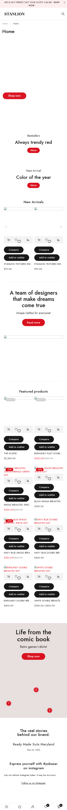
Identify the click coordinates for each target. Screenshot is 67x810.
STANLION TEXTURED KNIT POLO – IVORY (48, 264)
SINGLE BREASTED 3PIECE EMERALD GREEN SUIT (18, 504)
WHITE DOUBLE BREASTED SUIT (48, 600)
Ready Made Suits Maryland (33, 744)
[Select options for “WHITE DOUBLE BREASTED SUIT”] (39, 576)
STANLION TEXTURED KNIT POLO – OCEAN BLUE (18, 264)
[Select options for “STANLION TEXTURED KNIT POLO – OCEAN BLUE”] (8, 240)
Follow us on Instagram (33, 783)
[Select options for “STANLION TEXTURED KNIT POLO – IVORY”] (39, 240)
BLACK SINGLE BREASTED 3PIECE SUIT (48, 501)
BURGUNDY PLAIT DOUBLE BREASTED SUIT (48, 453)
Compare (14, 250)
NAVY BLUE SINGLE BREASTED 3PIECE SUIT (18, 552)
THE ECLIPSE (10, 453)
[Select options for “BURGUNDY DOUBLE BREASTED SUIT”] (8, 576)
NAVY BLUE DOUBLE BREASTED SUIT (48, 552)
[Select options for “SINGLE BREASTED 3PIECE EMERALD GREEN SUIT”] (8, 480)
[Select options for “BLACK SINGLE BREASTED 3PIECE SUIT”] (39, 477)
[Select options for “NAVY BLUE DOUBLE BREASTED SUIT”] (39, 528)
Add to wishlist (16, 257)
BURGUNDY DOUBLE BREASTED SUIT (18, 600)
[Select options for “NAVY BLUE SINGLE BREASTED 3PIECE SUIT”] (8, 528)
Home (5, 23)
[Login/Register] (33, 807)
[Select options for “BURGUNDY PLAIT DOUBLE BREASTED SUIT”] (39, 429)
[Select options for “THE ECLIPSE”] (8, 429)
